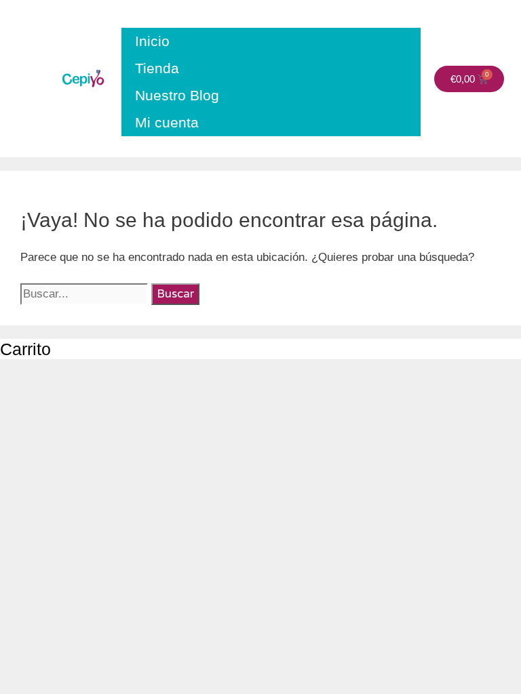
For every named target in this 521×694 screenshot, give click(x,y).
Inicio (152, 41)
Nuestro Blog (177, 95)
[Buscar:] (85, 293)
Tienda (157, 68)
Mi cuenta (167, 122)
